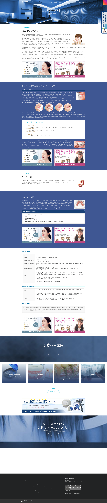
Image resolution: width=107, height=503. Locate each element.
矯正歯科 (34, 486)
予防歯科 (45, 486)
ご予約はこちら (53, 435)
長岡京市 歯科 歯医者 (26, 478)
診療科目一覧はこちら (53, 353)
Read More (14, 379)
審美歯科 (45, 482)
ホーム (52, 2)
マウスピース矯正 (36, 492)
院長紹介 (55, 2)
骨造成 (44, 480)
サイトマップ (35, 484)
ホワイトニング (46, 484)
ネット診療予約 (35, 478)
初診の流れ (68, 2)
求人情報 (83, 2)
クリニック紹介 (73, 2)
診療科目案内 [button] (61, 2)
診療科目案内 (24, 480)
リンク (34, 482)
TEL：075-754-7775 (69, 483)
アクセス (79, 2)
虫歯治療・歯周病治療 (47, 488)
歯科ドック (45, 490)
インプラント (45, 478)
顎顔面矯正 (35, 488)
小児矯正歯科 (35, 490)
